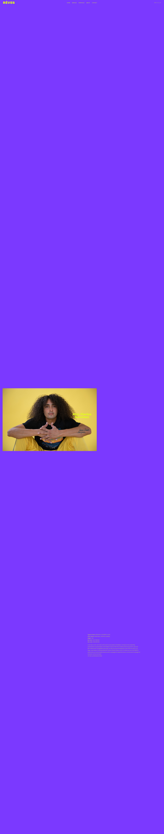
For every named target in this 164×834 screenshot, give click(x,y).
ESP (155, 2)
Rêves (9, 2)
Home (68, 2)
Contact (94, 2)
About (88, 2)
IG (158, 2)
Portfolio (81, 2)
